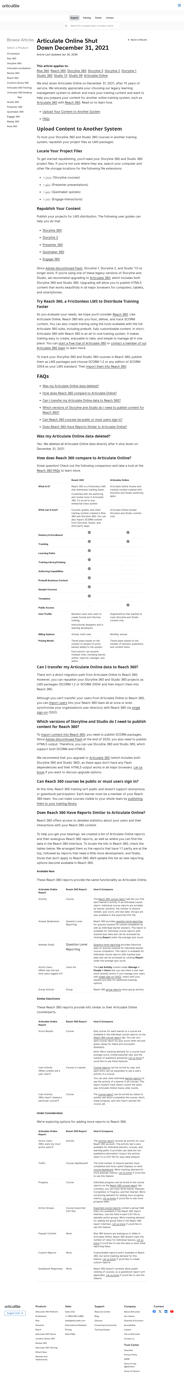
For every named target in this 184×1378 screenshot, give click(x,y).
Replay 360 (13, 121)
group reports (113, 989)
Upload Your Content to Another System (71, 111)
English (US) (16, 1314)
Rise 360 (11, 58)
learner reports (133, 1078)
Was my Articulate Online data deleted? (71, 386)
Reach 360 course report (112, 899)
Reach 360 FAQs (48, 470)
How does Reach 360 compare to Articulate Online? (80, 393)
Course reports (102, 1067)
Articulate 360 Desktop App (19, 95)
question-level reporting (129, 921)
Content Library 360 (18, 82)
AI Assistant (13, 53)
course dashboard (103, 1169)
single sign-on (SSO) (110, 976)
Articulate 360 (47, 102)
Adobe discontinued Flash (63, 268)
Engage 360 (13, 116)
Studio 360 (13, 102)
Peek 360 (12, 126)
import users (58, 703)
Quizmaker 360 (15, 111)
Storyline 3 (50, 237)
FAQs (46, 119)
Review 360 (13, 73)
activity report (106, 1140)
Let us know (135, 1057)
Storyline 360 (14, 63)
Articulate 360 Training (19, 87)
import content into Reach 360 (63, 734)
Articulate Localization (19, 68)
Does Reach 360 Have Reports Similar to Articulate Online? (85, 427)
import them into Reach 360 (106, 366)
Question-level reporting (107, 944)
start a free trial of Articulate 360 (82, 343)
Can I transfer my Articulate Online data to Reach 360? (82, 400)
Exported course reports (107, 1207)
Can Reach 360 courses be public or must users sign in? (82, 419)
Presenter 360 (14, 106)
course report (105, 1094)
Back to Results (139, 39)
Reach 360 (13, 77)
